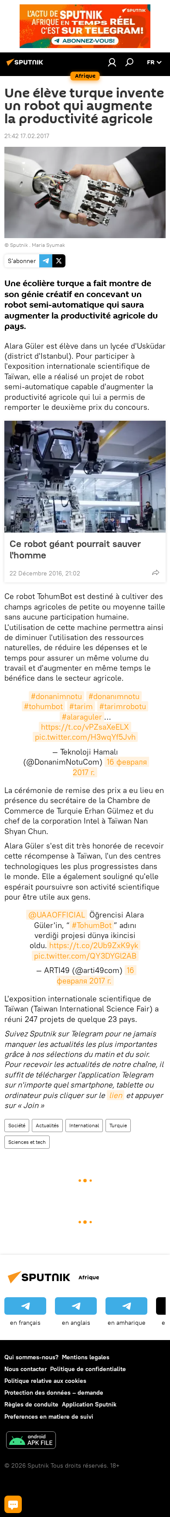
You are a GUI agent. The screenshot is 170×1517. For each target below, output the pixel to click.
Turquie (118, 1125)
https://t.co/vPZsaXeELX (85, 727)
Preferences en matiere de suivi (48, 1416)
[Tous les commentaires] (13, 1504)
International (84, 1125)
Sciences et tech (27, 1142)
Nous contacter (25, 1369)
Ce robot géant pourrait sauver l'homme (75, 549)
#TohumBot (92, 925)
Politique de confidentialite (88, 1369)
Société (16, 1125)
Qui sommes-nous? (31, 1357)
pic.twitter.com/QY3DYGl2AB (85, 956)
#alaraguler (82, 717)
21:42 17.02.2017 (26, 136)
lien (115, 1095)
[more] (155, 572)
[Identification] (112, 62)
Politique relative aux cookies (45, 1381)
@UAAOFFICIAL (56, 915)
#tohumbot (43, 706)
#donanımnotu (113, 696)
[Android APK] (31, 1441)
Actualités (47, 1125)
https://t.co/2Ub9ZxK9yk (93, 945)
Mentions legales (85, 1357)
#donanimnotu (56, 696)
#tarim (81, 706)
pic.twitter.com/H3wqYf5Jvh (85, 737)
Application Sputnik (89, 1404)
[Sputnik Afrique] (26, 65)
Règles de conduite (31, 1404)
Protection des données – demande (53, 1392)
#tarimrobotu (122, 706)
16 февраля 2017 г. (96, 975)
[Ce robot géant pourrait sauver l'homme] (85, 477)
